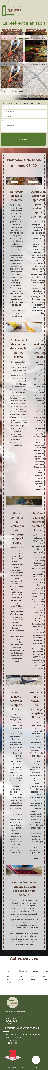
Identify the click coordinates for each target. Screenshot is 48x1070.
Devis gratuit (12, 1018)
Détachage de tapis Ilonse (33, 975)
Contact (9, 1024)
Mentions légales (35, 1068)
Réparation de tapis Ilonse (44, 975)
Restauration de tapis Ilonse (21, 975)
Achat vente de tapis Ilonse (9, 976)
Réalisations (11, 1021)
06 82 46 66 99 (11, 1043)
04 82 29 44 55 (11, 1040)
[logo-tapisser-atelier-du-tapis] (12, 1001)
